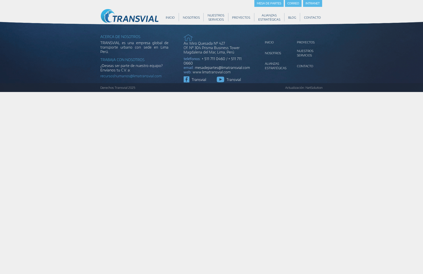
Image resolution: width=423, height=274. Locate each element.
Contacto (305, 66)
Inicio (269, 42)
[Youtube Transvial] (220, 79)
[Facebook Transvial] (186, 79)
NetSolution (314, 88)
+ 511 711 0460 (213, 58)
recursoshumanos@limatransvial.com (131, 76)
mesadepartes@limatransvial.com (222, 67)
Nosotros (273, 53)
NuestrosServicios (305, 53)
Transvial (199, 79)
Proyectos (306, 42)
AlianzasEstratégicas (275, 66)
